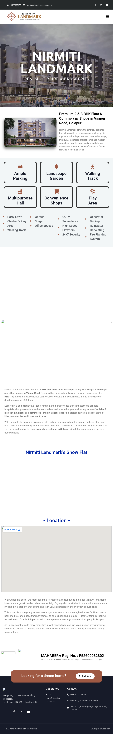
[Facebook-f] (95, 5)
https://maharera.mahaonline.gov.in (89, 660)
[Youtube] (107, 5)
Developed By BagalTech (100, 729)
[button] (107, 16)
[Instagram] (101, 5)
